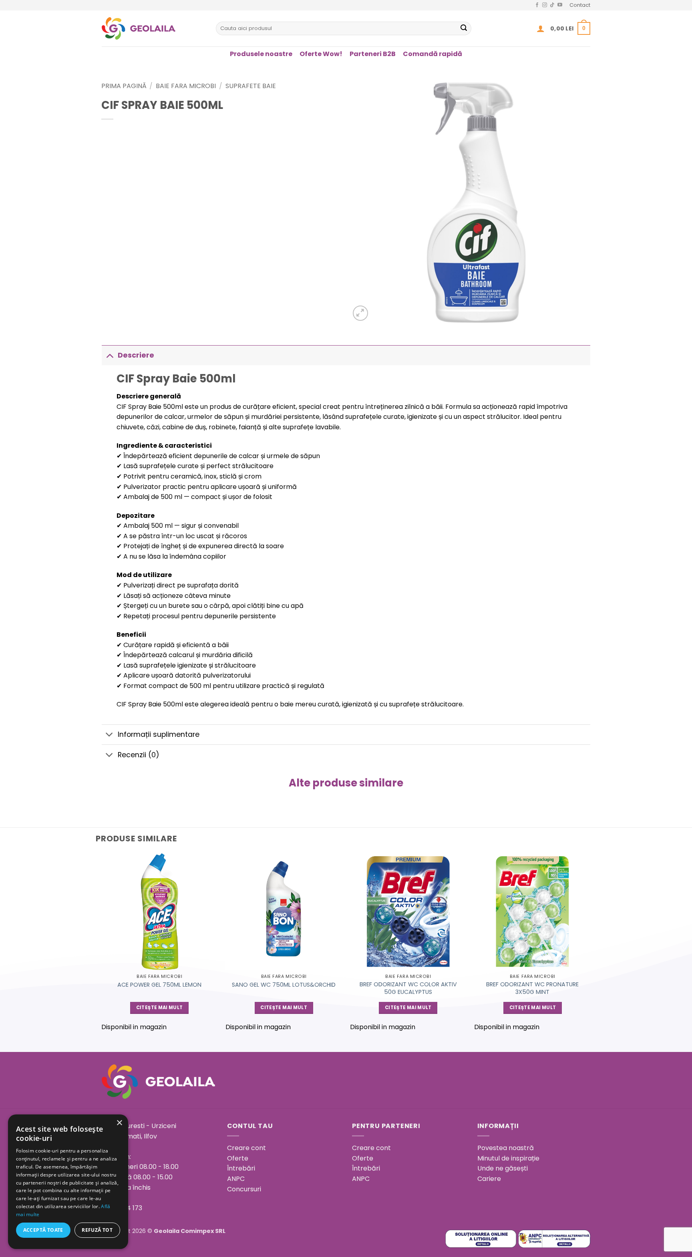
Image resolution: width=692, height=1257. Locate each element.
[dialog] (68, 1181)
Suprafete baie (250, 86)
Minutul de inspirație (508, 1158)
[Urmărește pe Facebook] (537, 5)
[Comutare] (109, 355)
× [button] (119, 1123)
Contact (579, 5)
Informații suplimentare (158, 734)
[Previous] (102, 946)
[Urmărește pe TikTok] (552, 5)
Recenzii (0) (138, 755)
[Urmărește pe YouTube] (559, 5)
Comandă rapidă (432, 53)
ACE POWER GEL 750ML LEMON (159, 985)
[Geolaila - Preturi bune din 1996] (153, 28)
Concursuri (244, 1189)
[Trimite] (464, 28)
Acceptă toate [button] (43, 1230)
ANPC (236, 1178)
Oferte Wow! (321, 53)
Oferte (237, 1158)
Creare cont (246, 1147)
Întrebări (241, 1168)
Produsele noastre (261, 53)
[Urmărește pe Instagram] (544, 5)
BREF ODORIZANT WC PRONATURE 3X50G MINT (532, 988)
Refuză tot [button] (97, 1230)
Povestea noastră (505, 1147)
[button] (541, 28)
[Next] (590, 946)
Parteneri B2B (373, 53)
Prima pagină (124, 86)
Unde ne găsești (502, 1168)
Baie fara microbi (186, 86)
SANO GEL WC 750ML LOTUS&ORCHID (284, 985)
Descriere (136, 355)
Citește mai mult (159, 1007)
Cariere (489, 1178)
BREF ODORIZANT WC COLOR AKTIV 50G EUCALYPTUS (408, 988)
